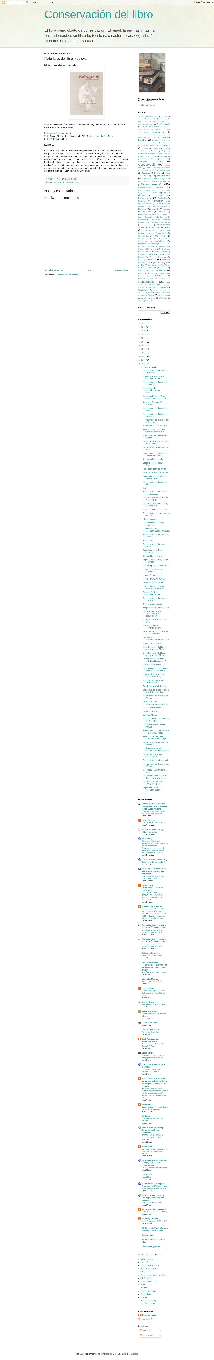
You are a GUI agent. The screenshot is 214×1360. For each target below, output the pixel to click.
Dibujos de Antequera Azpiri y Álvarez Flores (155, 504)
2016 (143, 342)
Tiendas (141, 293)
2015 (143, 345)
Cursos (151, 170)
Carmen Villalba (144, 156)
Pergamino (154, 262)
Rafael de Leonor (146, 273)
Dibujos (149, 176)
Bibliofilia (142, 140)
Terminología (143, 290)
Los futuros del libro (150, 1030)
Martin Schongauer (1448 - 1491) (154, 1221)
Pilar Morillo (152, 265)
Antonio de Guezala (150, 127)
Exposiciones (144, 198)
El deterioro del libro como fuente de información (154, 431)
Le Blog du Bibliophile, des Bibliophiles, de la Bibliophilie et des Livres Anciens (154, 806)
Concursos (163, 159)
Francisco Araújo (144, 204)
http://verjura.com (148, 105)
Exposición (159, 195)
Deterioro (157, 173)
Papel (155, 254)
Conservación (147, 164)
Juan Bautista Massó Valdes (159, 222)
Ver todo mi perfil (145, 1319)
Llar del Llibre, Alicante (152, 665)
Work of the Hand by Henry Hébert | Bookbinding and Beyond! (154, 1197)
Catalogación (165, 156)
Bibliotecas (164, 145)
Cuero (143, 170)
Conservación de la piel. (153, 459)
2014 (143, 349)
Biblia (164, 137)
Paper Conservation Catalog (155, 509)
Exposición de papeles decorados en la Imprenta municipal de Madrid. (154, 1151)
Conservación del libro (98, 14)
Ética (157, 193)
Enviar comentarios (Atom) (67, 274)
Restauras (146, 1116)
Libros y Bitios (148, 1053)
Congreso (160, 161)
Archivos (159, 132)
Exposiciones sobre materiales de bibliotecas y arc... (156, 731)
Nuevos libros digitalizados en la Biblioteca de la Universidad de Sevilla (154, 993)
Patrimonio (151, 260)
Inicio (89, 270)
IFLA (143, 1272)
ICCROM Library (148, 1304)
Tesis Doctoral (160, 290)
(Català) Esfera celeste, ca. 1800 (154, 972)
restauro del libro (149, 1023)
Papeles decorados (158, 257)
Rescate (162, 278)
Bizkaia (155, 148)
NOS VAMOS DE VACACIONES (154, 823)
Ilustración (155, 209)
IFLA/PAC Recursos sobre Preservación (154, 681)
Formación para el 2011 (153, 575)
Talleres (163, 287)
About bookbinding (151, 519)
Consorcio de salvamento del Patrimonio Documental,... (155, 669)
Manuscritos (159, 236)
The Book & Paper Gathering (154, 859)
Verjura (151, 295)
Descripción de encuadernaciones (152, 593)
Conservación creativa (152, 604)
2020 (143, 331)
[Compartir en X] (69, 178)
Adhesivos (153, 116)
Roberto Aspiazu (148, 1315)
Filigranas (142, 201)
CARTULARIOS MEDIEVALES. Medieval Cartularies (152, 887)
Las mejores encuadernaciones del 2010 (156, 638)
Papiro (140, 260)
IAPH (143, 1285)
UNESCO (158, 293)
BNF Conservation (148, 1269)
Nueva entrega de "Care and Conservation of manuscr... (155, 777)
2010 (143, 364)
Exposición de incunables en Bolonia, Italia (155, 477)
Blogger (134, 1354)
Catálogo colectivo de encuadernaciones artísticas (156, 749)
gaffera (109, 1354)
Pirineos (164, 268)
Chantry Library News (152, 556)
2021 (143, 327)
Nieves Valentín (153, 249)
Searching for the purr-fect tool (153, 862)
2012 (143, 356)
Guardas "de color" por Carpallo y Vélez (152, 783)
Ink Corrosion (146, 1278)
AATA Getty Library (148, 1301)
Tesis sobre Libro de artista (154, 469)
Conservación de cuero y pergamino (153, 524)
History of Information (150, 1265)
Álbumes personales (145, 124)
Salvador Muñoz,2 (151, 711)
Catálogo (144, 159)
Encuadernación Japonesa (150, 187)
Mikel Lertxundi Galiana (149, 246)
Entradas (146, 1331)
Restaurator (148, 541)
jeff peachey (147, 839)
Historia (70, 182)
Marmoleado (159, 241)
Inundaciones (143, 214)
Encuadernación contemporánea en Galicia (155, 703)
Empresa (166, 181)
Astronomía (142, 137)
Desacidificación (163, 170)
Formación (157, 201)
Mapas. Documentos (147, 238)
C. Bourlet (60, 133)
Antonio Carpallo (163, 124)
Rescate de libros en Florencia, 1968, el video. (156, 720)
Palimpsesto (142, 254)
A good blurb (146, 1177)
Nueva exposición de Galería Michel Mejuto (155, 499)
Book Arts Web (147, 1294)
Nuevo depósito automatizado (156, 566)
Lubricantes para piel (150, 230)
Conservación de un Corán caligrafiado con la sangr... (155, 397)
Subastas (152, 287)
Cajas (164, 151)
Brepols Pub (101, 136)
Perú (168, 262)
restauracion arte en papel (153, 1184)
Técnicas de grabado (151, 1247)
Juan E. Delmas (147, 225)
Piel (142, 265)
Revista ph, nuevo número (154, 579)
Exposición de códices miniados (152, 551)
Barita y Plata (148, 1002)
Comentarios (147, 1335)
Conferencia (142, 161)
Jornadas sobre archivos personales (153, 570)
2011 (143, 360)
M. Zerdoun (49, 133)
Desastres (145, 173)
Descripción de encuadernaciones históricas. (152, 390)
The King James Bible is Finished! (154, 1168)
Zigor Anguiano (143, 301)
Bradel (156, 151)
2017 (143, 338)
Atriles (154, 137)
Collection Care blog (151, 953)
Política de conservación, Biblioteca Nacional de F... (155, 660)
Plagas (140, 270)
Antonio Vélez (154, 129)
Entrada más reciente (54, 270)
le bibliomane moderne (152, 906)
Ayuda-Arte (145, 1262)
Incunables (147, 212)
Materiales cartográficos (147, 244)
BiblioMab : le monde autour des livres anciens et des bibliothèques (154, 871)
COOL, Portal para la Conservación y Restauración (152, 613)
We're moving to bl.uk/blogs (152, 955)
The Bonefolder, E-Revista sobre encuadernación (154, 587)
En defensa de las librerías (152, 1032)
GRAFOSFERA (148, 820)
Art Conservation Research (154, 1209)
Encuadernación (60, 182)
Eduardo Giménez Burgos (155, 179)
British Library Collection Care (153, 1275)
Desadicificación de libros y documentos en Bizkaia (154, 654)
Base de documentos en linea (155, 472)
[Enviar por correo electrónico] (63, 178)
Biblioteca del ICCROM (153, 583)
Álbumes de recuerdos (158, 121)
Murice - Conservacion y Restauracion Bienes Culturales (152, 1130)
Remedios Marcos (145, 278)
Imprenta (166, 209)
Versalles (144, 298)
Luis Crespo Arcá (158, 233)
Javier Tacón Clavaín (159, 214)
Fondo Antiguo (148, 988)
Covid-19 (149, 168)
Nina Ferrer (166, 249)
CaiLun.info (147, 1175)
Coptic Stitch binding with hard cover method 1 (156, 442)
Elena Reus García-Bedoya (148, 181)
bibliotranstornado (150, 1011)
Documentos (163, 175)
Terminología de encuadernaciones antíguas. (156, 530)
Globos (151, 206)
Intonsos (162, 212)
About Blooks (148, 1105)
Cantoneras (142, 153)
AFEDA (163, 116)
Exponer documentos (152, 643)
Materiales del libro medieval (155, 426)
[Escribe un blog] (66, 178)
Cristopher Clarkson (162, 168)
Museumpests (147, 1259)
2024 (143, 323)
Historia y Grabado (150, 1219)
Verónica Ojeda (164, 295)
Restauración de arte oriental (155, 760)
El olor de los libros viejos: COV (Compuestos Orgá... (155, 737)
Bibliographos (148, 1235)
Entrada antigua (121, 270)
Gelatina (158, 204)
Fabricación (162, 198)
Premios (150, 270)
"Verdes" (141, 116)
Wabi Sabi (163, 298)
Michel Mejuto (165, 244)
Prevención (162, 270)
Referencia (157, 275)
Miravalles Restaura (151, 979)
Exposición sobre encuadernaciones (152, 789)
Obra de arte (146, 252)
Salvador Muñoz (153, 285)
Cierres (153, 159)
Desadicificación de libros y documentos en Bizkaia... (155, 648)
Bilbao (146, 148)
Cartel (154, 156)
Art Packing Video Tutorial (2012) (154, 1212)
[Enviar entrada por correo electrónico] (58, 179)
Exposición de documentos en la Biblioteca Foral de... (156, 691)
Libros (76, 182)
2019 (143, 334)
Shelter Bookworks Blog (152, 829)
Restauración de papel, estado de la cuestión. (156, 493)
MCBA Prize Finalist (149, 832)
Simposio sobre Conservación (156, 608)
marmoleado (147, 1146)
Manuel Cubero (144, 236)
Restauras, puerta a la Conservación (152, 755)
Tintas (149, 293)
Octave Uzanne (161, 252)
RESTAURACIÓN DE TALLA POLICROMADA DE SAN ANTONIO (152, 1137)
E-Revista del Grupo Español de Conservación (155, 632)
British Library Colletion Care (155, 686)
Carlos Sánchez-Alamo (158, 153)
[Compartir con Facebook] (72, 178)
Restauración (147, 281)
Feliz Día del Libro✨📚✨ (152, 981)
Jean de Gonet (144, 217)
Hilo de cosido (162, 206)
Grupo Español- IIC (149, 1281)
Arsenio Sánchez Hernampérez (151, 135)
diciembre (147, 367)
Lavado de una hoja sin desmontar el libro (153, 626)
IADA (145, 488)
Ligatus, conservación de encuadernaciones (153, 377)
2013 (143, 353)
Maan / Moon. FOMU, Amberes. (154, 1004)
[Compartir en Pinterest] (75, 178)
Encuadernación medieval (148, 190)
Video (153, 298)
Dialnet (144, 1297)
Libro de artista (154, 228)
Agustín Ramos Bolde (147, 119)
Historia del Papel (148, 1291)
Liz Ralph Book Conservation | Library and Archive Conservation (154, 1162)
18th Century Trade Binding (152, 1203)
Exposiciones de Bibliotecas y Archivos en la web (155, 454)
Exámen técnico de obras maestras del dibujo (154, 675)
